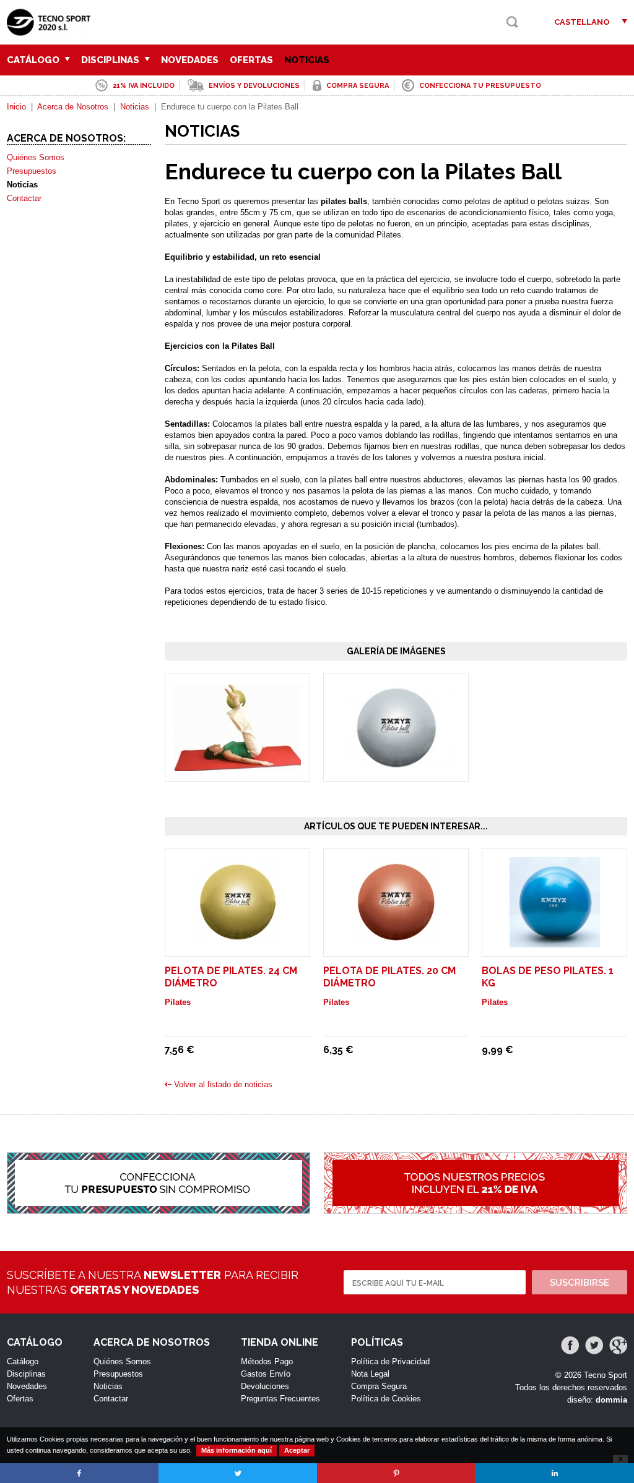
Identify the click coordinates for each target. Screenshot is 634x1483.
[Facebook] (570, 1345)
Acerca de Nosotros (72, 106)
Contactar (24, 198)
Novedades (190, 60)
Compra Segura (379, 1386)
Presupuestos (31, 171)
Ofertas (251, 60)
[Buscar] (512, 22)
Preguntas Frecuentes (280, 1398)
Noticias (306, 60)
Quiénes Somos (35, 157)
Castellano (582, 22)
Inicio (16, 106)
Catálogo (34, 60)
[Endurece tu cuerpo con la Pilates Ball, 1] (237, 765)
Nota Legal (370, 1373)
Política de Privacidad (390, 1361)
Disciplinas (111, 60)
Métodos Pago (267, 1361)
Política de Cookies (386, 1398)
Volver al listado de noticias (223, 1084)
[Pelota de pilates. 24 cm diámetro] (238, 941)
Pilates (178, 1002)
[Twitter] (594, 1345)
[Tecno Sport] (52, 31)
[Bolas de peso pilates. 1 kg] (555, 941)
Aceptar (297, 1450)
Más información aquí (236, 1450)
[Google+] (618, 1345)
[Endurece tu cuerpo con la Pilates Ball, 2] (395, 765)
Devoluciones (265, 1386)
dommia (611, 1399)
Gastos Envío (265, 1373)
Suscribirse (579, 1282)
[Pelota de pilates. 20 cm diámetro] (396, 941)
